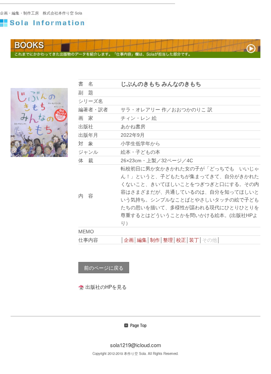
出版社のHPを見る (106, 286)
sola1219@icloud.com (135, 345)
